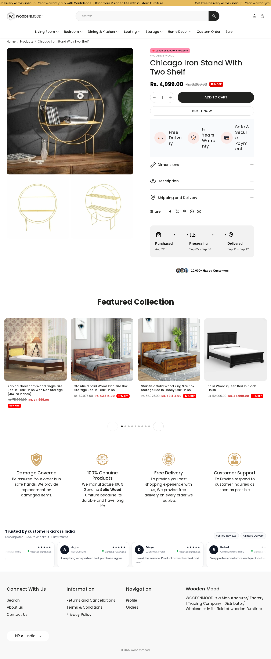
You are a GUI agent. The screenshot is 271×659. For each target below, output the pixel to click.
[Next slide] (158, 426)
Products (26, 41)
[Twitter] (177, 211)
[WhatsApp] (192, 211)
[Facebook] (170, 211)
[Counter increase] (170, 97)
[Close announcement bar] (267, 3)
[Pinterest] (185, 211)
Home (11, 41)
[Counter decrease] (154, 97)
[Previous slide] (112, 426)
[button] (147, 16)
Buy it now (202, 110)
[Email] (199, 211)
